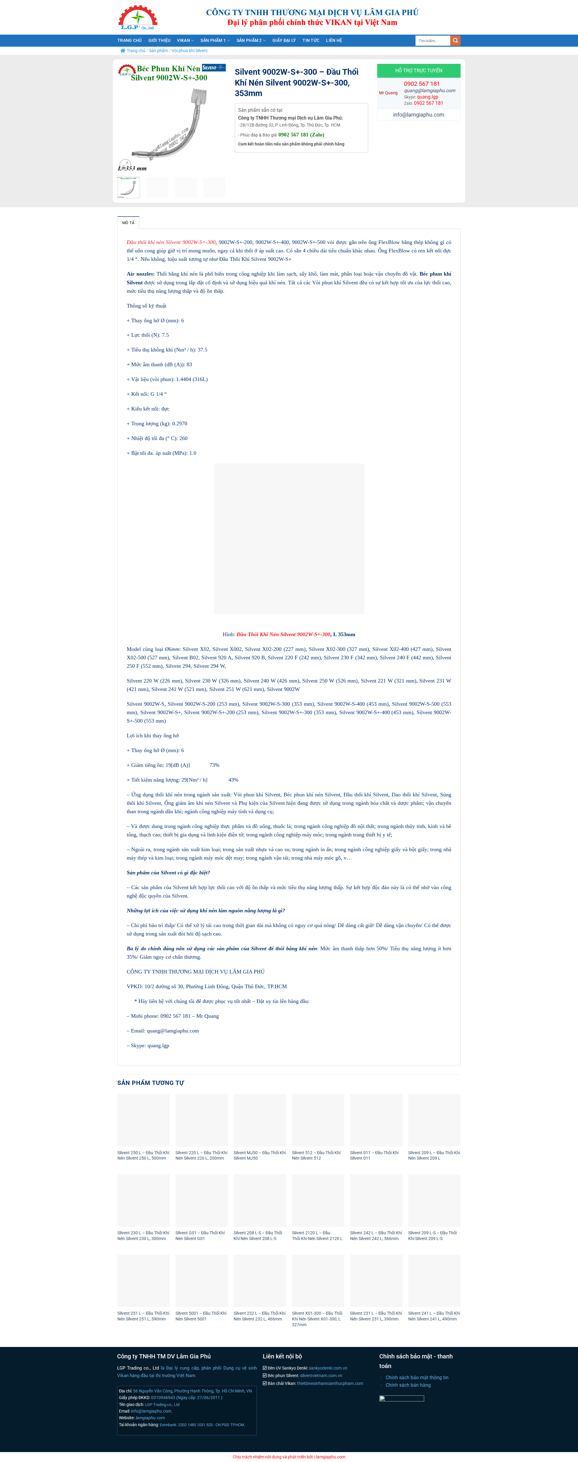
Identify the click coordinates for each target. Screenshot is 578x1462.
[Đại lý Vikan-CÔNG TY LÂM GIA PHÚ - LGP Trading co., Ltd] (150, 17)
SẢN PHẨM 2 (249, 40)
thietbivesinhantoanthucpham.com (329, 1383)
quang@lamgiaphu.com (429, 90)
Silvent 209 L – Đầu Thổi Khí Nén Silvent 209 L (434, 1155)
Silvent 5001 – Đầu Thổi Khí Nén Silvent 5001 (201, 1316)
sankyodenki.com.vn (327, 1368)
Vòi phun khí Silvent (190, 50)
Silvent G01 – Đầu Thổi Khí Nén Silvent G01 (200, 1235)
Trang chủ (129, 40)
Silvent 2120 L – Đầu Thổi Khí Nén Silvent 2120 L (317, 1235)
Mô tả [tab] (128, 222)
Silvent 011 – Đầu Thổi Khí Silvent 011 (374, 1155)
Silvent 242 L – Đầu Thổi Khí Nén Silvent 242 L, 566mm (376, 1235)
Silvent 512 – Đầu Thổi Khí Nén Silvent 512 (316, 1155)
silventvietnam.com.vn (320, 1375)
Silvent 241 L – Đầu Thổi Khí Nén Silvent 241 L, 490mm (434, 1316)
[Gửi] (455, 41)
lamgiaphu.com (150, 1417)
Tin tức (311, 40)
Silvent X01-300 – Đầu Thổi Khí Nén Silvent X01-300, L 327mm (317, 1319)
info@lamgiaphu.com (418, 114)
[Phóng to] (125, 165)
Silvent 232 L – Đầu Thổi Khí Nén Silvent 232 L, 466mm (259, 1316)
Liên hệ (334, 40)
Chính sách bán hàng (408, 1385)
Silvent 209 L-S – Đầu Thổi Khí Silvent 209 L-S (432, 1235)
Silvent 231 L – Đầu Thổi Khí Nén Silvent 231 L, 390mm (376, 1316)
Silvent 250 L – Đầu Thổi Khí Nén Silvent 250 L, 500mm (143, 1155)
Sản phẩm (158, 50)
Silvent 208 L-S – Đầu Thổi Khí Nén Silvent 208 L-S (258, 1235)
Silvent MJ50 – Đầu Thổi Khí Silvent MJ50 (260, 1155)
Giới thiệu (159, 40)
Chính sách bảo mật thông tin (417, 1377)
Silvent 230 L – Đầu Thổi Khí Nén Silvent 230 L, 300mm (143, 1235)
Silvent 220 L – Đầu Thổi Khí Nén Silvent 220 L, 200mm (201, 1155)
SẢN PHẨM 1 (213, 40)
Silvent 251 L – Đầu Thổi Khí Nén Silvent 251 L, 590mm (143, 1316)
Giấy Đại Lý (284, 40)
